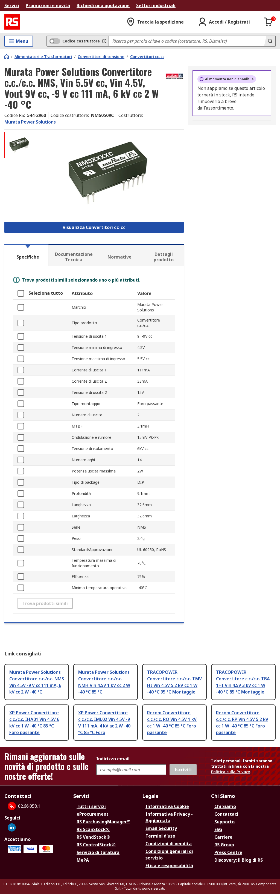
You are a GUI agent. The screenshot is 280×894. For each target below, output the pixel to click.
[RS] (12, 22)
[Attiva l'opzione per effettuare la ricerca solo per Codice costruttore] (104, 41)
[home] (6, 56)
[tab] (26, 255)
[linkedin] (12, 827)
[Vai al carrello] (268, 21)
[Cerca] (269, 41)
